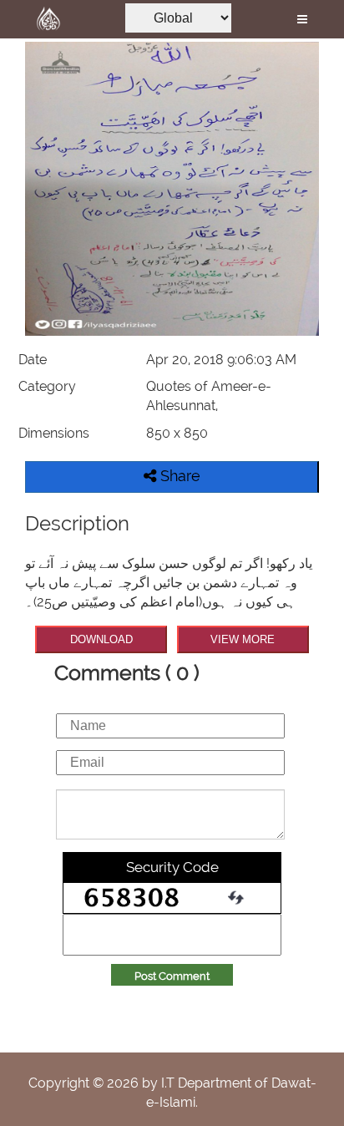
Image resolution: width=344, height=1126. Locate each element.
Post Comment (172, 976)
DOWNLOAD (101, 639)
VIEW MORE (242, 639)
